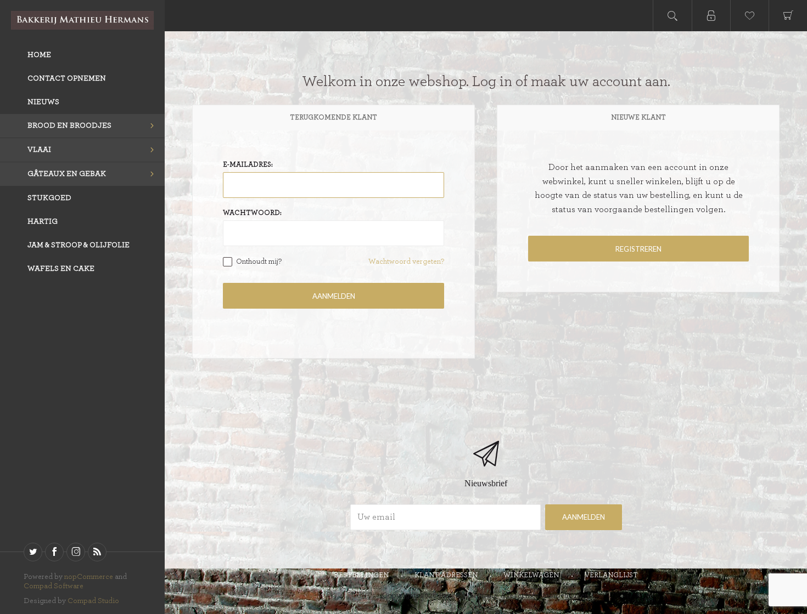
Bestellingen (361, 575)
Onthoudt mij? (259, 261)
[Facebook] (54, 552)
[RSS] (97, 552)
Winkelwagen (531, 575)
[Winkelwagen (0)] (788, 15)
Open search (672, 15)
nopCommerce (88, 577)
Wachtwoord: (252, 213)
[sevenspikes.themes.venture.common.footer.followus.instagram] (75, 552)
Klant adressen (446, 575)
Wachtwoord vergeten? (406, 261)
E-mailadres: (248, 164)
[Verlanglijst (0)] (749, 15)
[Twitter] (33, 552)
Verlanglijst (611, 575)
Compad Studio (93, 601)
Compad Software (53, 586)
